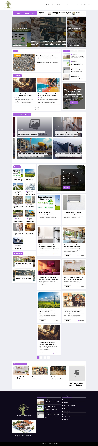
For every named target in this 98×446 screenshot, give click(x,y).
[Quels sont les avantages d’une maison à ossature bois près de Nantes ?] (21, 24)
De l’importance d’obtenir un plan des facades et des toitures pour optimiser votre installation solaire (29, 193)
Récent (67, 50)
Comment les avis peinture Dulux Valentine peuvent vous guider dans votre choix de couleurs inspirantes (48, 278)
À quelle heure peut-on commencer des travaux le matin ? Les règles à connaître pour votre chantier (29, 234)
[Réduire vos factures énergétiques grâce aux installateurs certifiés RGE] (21, 39)
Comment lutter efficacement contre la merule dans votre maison (23, 94)
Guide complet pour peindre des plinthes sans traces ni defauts (47, 94)
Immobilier (76, 4)
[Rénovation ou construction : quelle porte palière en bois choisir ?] (49, 234)
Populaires (74, 50)
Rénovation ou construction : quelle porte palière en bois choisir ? (76, 77)
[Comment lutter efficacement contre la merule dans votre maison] (49, 332)
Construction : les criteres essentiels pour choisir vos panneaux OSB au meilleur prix (57, 378)
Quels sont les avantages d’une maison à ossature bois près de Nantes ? (21, 29)
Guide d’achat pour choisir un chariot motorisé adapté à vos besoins (23, 277)
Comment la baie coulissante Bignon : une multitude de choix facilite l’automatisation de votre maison (61, 13)
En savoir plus (74, 102)
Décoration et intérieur (56, 4)
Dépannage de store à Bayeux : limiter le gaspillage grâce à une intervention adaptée (77, 70)
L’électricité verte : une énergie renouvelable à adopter (18, 193)
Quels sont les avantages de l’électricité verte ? (29, 180)
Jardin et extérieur (83, 4)
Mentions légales (53, 443)
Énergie (64, 4)
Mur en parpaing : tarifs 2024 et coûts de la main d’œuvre (29, 207)
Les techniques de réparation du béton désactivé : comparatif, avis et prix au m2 (76, 44)
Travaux (90, 4)
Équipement (69, 4)
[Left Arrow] (82, 13)
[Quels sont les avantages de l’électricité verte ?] (49, 300)
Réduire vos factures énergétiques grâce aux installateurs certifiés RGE (20, 44)
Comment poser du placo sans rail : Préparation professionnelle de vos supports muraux (18, 234)
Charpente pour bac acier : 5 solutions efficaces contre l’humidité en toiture (76, 384)
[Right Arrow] (84, 13)
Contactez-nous (43, 443)
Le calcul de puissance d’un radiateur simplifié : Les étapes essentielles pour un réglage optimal (29, 220)
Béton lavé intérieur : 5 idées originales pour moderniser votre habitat (47, 57)
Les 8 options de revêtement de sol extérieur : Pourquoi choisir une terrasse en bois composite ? (18, 220)
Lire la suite (66, 187)
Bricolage (48, 4)
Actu (44, 4)
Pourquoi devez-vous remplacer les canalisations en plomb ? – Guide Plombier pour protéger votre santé (73, 311)
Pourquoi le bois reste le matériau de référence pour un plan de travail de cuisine (74, 278)
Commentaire (81, 50)
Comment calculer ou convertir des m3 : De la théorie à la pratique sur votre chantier (75, 29)
